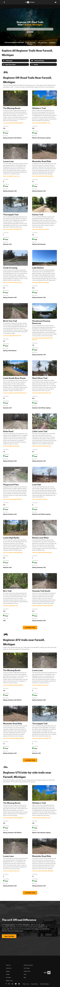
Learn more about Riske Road (15, 438)
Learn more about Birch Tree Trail (15, 329)
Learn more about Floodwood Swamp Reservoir (44, 329)
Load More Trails (30, 627)
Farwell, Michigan (30, 42)
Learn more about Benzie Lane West (44, 544)
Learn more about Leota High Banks (15, 544)
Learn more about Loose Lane (15, 168)
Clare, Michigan (42, 42)
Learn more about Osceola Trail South (44, 597)
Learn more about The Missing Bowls (15, 115)
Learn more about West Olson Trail (44, 384)
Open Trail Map (9, 936)
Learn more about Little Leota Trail (44, 438)
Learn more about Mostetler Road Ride (44, 168)
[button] (15, 60)
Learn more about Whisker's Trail (44, 115)
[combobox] (31, 29)
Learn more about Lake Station (44, 274)
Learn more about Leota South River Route (15, 384)
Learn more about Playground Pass (15, 491)
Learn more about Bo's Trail (15, 597)
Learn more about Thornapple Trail (15, 221)
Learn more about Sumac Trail (44, 221)
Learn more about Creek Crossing (15, 274)
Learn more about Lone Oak (44, 491)
